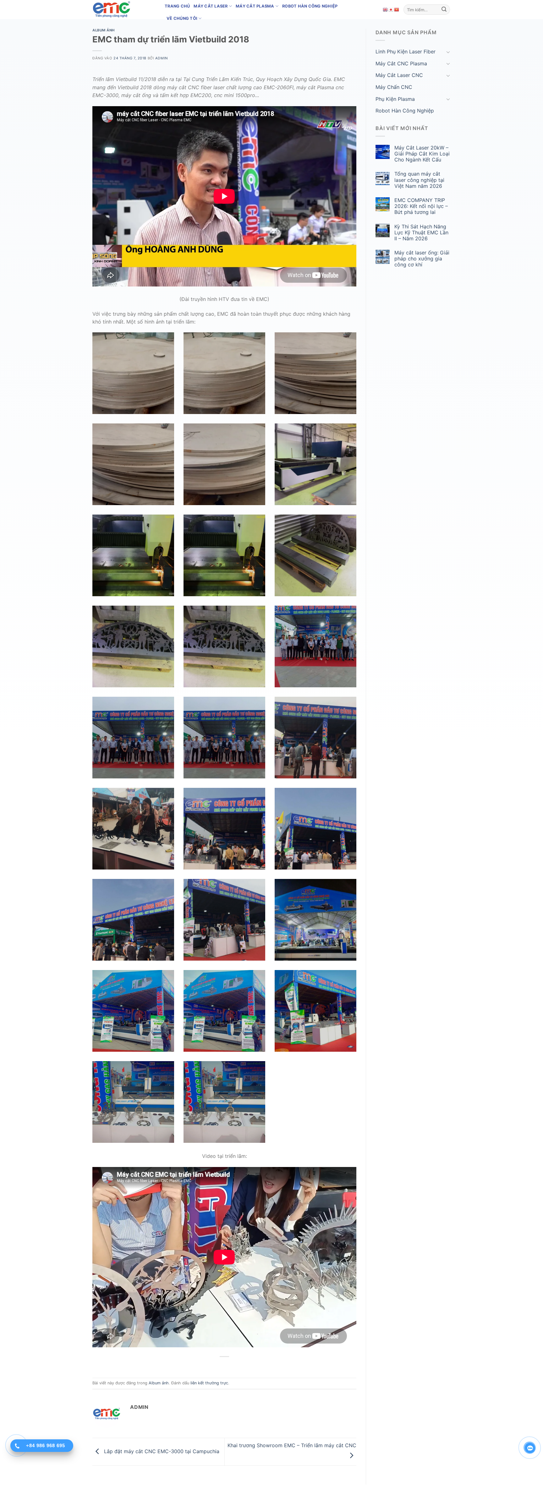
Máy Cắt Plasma (255, 6)
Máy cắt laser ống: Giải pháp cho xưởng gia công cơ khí (421, 259)
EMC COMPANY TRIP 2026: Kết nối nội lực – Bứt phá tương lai (421, 206)
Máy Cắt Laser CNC (399, 75)
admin (161, 58)
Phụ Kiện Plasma (395, 99)
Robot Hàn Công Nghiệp (309, 6)
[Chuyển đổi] (448, 52)
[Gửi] (444, 9)
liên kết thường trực (209, 1383)
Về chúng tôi (182, 18)
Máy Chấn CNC (394, 87)
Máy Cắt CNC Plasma (401, 63)
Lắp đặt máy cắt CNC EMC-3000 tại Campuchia (160, 1451)
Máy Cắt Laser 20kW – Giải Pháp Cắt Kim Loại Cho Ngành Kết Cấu (422, 154)
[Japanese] (391, 9)
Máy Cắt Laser (211, 6)
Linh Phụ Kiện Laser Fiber (406, 51)
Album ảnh (103, 30)
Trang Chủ (177, 6)
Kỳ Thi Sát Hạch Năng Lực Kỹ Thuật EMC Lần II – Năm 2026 (421, 233)
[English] (385, 9)
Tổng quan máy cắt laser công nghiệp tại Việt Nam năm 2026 (419, 180)
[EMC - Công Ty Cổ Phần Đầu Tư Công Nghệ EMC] (123, 9)
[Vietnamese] (397, 9)
